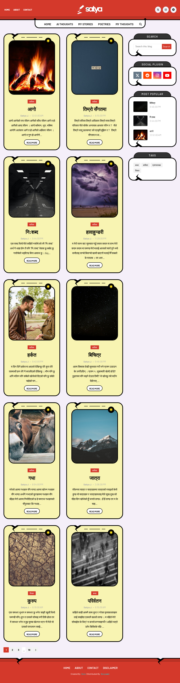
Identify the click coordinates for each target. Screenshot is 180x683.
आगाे (32, 109)
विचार (137, 170)
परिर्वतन (94, 601)
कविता (145, 165)
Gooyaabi (105, 674)
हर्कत (31, 355)
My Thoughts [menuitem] (124, 24)
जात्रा (94, 478)
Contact (27, 9)
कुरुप (31, 601)
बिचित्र (94, 355)
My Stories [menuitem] (85, 24)
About (16, 9)
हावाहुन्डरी (94, 232)
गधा (31, 478)
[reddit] (173, 10)
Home (7, 9)
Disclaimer (110, 667)
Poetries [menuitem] (104, 24)
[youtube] (167, 75)
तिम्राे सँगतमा (94, 109)
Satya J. (24, 115)
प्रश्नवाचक (156, 165)
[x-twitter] (158, 10)
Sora (83, 674)
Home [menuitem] (47, 24)
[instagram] (166, 10)
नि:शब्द (32, 232)
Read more (32, 142)
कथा (137, 165)
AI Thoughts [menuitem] (64, 24)
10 (29, 649)
